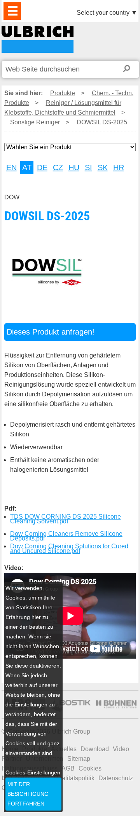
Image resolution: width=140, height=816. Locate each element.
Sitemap (78, 758)
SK (103, 167)
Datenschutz (115, 778)
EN (11, 167)
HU (73, 167)
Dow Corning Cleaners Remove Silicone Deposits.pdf (66, 536)
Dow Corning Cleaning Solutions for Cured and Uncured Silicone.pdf (69, 548)
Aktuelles (64, 749)
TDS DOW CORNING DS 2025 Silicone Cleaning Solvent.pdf (65, 519)
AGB (68, 768)
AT (27, 167)
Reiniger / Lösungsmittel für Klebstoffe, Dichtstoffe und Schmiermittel (62, 107)
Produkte (62, 93)
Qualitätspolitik (74, 778)
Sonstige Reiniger (35, 122)
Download (94, 749)
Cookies (90, 768)
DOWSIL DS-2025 (38, 39)
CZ (58, 167)
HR (118, 167)
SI (88, 167)
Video (121, 749)
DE (42, 167)
